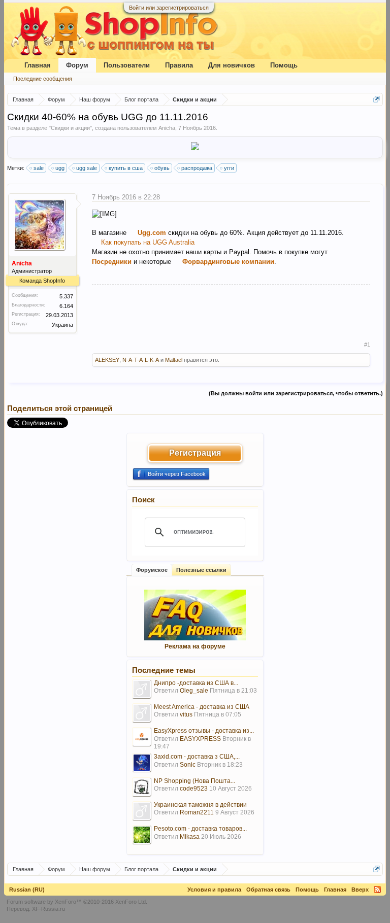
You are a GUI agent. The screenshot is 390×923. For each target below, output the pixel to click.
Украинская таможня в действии (200, 804)
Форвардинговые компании (228, 261)
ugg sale (86, 168)
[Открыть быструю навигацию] (376, 99)
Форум (77, 65)
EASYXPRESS (200, 738)
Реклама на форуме (195, 646)
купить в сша (126, 168)
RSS (377, 889)
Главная (37, 65)
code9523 (194, 788)
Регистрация (195, 453)
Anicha (166, 128)
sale (39, 168)
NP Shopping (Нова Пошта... (194, 780)
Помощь (284, 65)
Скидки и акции (70, 128)
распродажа (196, 168)
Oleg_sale (194, 690)
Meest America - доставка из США (201, 706)
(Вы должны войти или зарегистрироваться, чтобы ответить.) (296, 393)
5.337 (66, 296)
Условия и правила (214, 889)
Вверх (360, 889)
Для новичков (231, 65)
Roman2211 (197, 812)
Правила (179, 65)
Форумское (152, 570)
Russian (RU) (27, 889)
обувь (162, 168)
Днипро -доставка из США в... (196, 683)
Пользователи (127, 65)
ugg (59, 168)
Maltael (173, 360)
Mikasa (190, 836)
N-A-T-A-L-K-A (140, 360)
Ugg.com (152, 232)
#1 (367, 344)
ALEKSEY (107, 360)
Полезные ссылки (201, 570)
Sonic (188, 764)
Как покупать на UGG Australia (147, 242)
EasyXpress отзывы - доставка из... (204, 730)
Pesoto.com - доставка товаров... (200, 828)
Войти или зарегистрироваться (169, 8)
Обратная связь (268, 889)
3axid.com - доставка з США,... (197, 756)
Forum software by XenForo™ (77, 902)
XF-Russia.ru (48, 909)
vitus (186, 714)
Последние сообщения (42, 79)
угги (229, 168)
